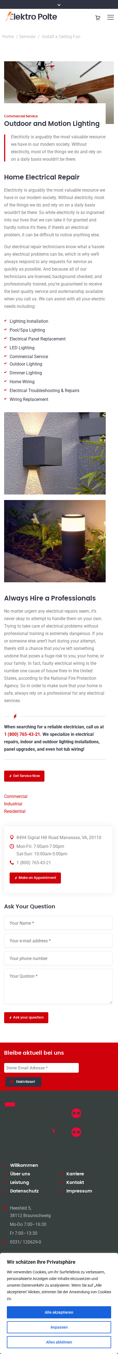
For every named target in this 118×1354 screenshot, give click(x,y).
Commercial (15, 796)
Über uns (20, 1174)
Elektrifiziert (26, 1081)
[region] (59, 1303)
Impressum (79, 1191)
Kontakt (75, 1182)
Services (27, 36)
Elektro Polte (33, 17)
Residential (15, 811)
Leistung (19, 1182)
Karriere (75, 1174)
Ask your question (28, 1017)
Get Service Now (26, 776)
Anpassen (59, 1327)
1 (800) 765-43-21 (33, 862)
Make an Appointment (37, 877)
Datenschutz (24, 1191)
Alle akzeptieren (59, 1312)
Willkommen (24, 1165)
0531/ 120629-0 (25, 1242)
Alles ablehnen (59, 1342)
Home (8, 36)
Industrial (13, 803)
